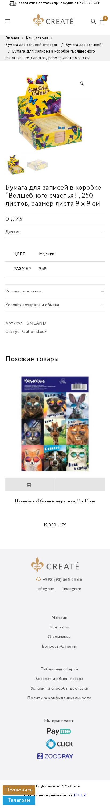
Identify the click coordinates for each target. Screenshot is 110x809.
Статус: (13, 332)
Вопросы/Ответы (59, 646)
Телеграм (18, 800)
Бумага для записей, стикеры (32, 45)
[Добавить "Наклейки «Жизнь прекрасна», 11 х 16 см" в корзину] (30, 484)
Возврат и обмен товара (59, 679)
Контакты (59, 627)
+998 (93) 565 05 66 (62, 580)
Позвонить (19, 790)
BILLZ (80, 795)
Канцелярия (37, 38)
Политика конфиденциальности (59, 698)
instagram (71, 589)
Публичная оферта (59, 669)
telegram (46, 589)
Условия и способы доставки (59, 688)
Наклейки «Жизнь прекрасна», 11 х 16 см (55, 501)
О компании (59, 637)
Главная (12, 38)
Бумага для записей (83, 45)
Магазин (59, 618)
